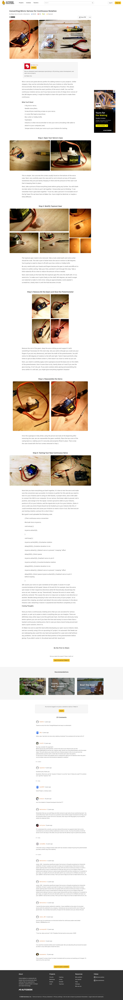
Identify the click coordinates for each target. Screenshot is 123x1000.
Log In (110, 3)
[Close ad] (114, 91)
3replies (39, 854)
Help (76, 982)
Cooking (61, 977)
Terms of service (37, 997)
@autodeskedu (100, 980)
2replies (39, 761)
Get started (78, 979)
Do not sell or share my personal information (76, 997)
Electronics (27, 14)
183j (41, 732)
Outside (61, 982)
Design (51, 982)
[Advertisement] (104, 111)
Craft (50, 984)
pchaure (42, 798)
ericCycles (42, 825)
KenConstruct (43, 809)
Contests (28, 3)
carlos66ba (42, 844)
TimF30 (42, 743)
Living (60, 979)
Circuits (20, 14)
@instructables (100, 977)
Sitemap (77, 984)
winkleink (42, 941)
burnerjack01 (43, 929)
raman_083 (43, 917)
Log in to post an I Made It (61, 660)
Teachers (36, 3)
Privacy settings (58, 997)
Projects (21, 3)
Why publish (78, 977)
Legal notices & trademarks (96, 997)
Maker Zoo (14, 14)
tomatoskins (43, 954)
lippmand (42, 768)
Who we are (78, 986)
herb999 (42, 787)
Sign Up (118, 3)
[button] (89, 17)
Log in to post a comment (61, 967)
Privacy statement (48, 997)
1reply (38, 781)
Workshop (52, 979)
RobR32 (42, 722)
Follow (34, 67)
